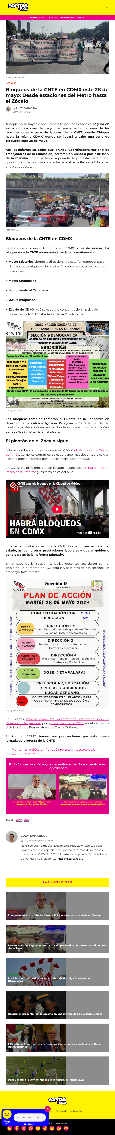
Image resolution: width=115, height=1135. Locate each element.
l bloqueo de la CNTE (67, 723)
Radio (81, 17)
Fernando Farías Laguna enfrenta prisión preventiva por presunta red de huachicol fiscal (57, 947)
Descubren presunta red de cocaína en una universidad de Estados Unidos (55, 1013)
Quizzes (53, 17)
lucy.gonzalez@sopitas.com (38, 840)
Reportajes (37, 17)
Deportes (13, 975)
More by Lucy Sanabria (70, 859)
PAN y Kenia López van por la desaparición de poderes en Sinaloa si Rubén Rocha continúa (55, 1045)
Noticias (11, 83)
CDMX (19, 819)
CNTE (26, 819)
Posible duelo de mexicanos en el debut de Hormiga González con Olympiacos (49, 979)
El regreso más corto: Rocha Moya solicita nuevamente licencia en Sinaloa (54, 915)
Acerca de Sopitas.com (69, 1111)
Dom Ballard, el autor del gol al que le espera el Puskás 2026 (46, 1079)
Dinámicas (67, 17)
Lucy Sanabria (26, 108)
